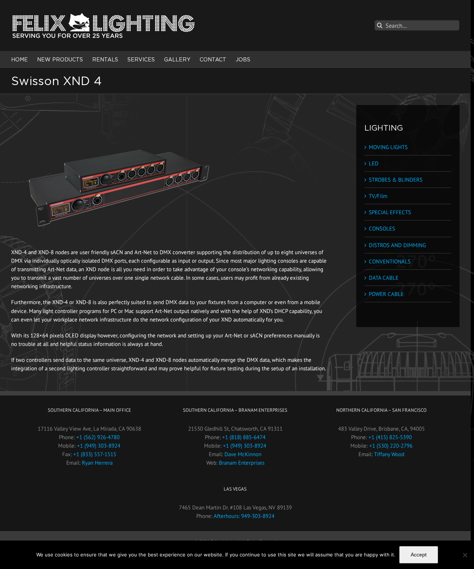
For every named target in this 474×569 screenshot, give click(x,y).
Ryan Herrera (97, 462)
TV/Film (378, 195)
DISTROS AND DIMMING (397, 245)
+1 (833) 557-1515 (94, 454)
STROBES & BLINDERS (396, 179)
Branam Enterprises (241, 462)
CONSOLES (382, 228)
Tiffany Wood (389, 454)
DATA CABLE (383, 277)
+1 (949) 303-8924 (98, 445)
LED (373, 163)
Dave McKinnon (242, 454)
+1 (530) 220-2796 (391, 445)
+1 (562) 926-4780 (98, 437)
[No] (464, 555)
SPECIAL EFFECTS (390, 212)
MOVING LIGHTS (388, 147)
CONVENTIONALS (390, 261)
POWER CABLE (386, 293)
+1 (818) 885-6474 (244, 437)
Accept (419, 555)
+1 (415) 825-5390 (390, 437)
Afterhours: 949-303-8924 (244, 515)
